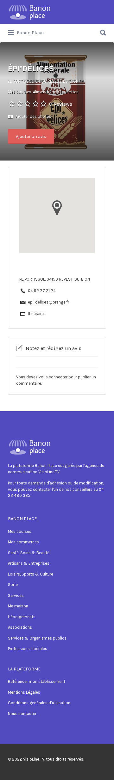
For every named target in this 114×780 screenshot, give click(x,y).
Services (16, 595)
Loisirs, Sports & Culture (30, 574)
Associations (20, 627)
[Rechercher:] (57, 30)
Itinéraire (36, 313)
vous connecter (53, 377)
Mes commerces (23, 542)
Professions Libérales (27, 648)
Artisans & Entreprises (28, 563)
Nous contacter (22, 713)
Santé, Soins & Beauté (28, 552)
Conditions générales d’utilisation (39, 702)
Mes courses (19, 531)
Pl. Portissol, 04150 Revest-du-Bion (43, 81)
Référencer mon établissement (36, 681)
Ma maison (18, 606)
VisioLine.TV (33, 759)
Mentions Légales (24, 692)
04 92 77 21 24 (42, 290)
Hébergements (21, 616)
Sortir (13, 584)
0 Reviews (60, 104)
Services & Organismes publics (37, 638)
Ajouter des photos (33, 116)
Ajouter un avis (31, 136)
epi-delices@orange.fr (48, 302)
